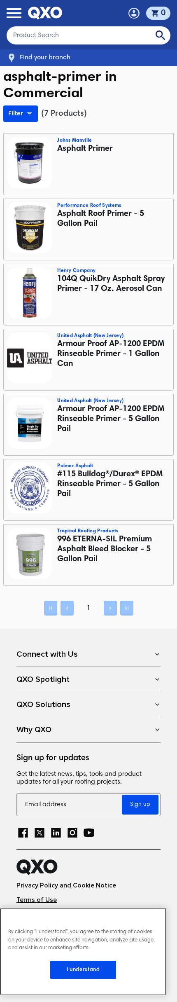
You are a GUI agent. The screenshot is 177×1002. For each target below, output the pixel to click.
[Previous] (67, 608)
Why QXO (33, 730)
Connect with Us (47, 654)
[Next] (110, 608)
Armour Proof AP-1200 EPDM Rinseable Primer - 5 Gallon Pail (110, 419)
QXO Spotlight (43, 679)
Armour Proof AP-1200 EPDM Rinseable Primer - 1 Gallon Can (110, 354)
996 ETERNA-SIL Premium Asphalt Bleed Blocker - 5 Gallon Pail (104, 549)
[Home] (88, 867)
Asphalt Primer (85, 149)
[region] (83, 951)
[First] (50, 608)
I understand (83, 970)
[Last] (126, 608)
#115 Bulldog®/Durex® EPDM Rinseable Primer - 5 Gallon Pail (110, 484)
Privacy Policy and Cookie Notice (66, 886)
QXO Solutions (43, 704)
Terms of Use (36, 900)
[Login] (134, 13)
